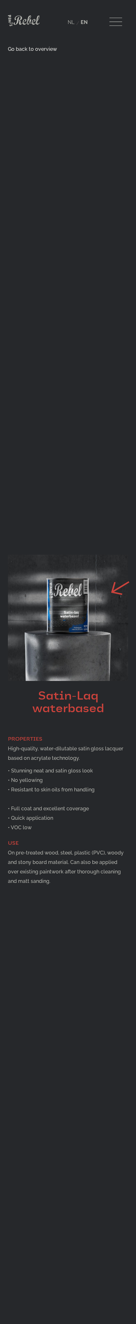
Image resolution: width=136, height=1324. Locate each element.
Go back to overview (32, 49)
